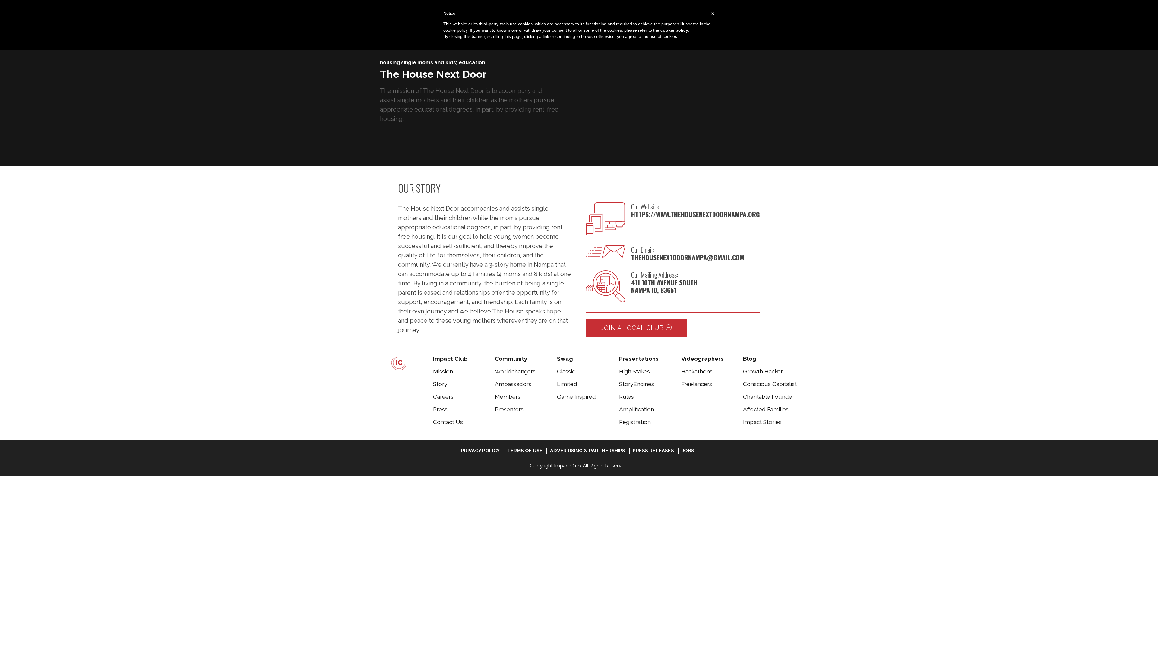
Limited (567, 384)
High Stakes (634, 371)
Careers (443, 396)
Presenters (509, 409)
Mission (443, 371)
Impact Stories (762, 422)
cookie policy (674, 30)
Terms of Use (525, 451)
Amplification (636, 409)
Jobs (688, 451)
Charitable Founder (768, 396)
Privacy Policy (480, 451)
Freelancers (696, 384)
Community (511, 358)
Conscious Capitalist (770, 384)
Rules (626, 396)
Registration (635, 422)
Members (507, 396)
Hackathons (697, 371)
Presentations (639, 358)
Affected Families (766, 409)
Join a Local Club (633, 328)
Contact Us (448, 422)
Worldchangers (515, 371)
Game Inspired (576, 396)
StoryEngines (636, 384)
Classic (566, 371)
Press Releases (653, 451)
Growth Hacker (763, 371)
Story (440, 384)
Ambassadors (513, 384)
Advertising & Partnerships (587, 451)
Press (440, 409)
